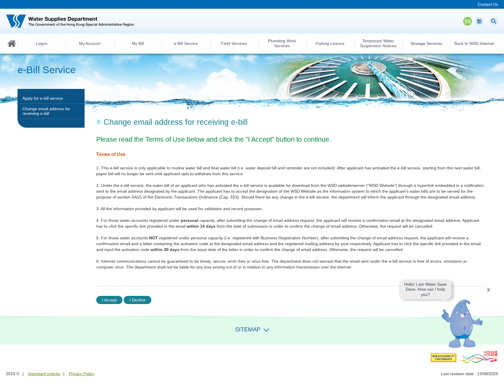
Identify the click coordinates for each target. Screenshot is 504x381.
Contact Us (488, 4)
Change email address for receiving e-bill (46, 110)
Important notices (44, 373)
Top (496, 337)
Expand (266, 329)
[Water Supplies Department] (70, 21)
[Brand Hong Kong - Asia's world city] (478, 357)
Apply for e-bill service (42, 98)
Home (11, 43)
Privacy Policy (81, 373)
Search (493, 21)
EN (467, 21)
